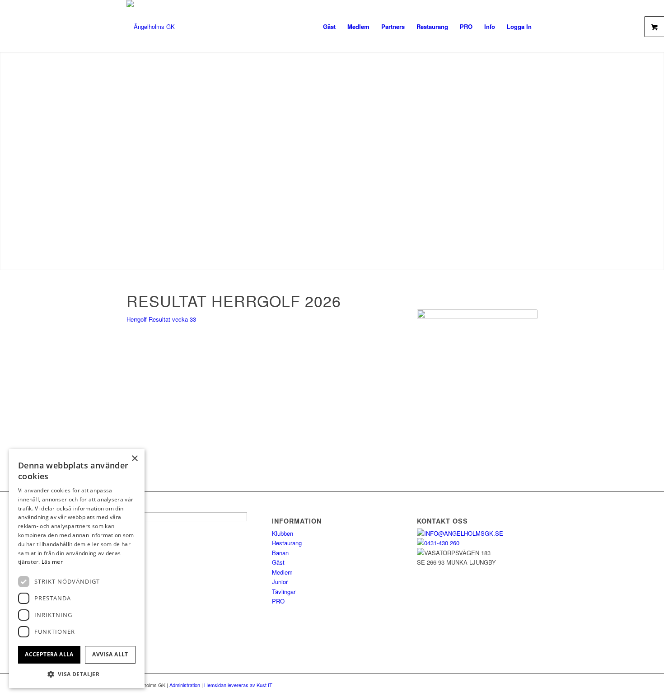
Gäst (278, 562)
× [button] (134, 458)
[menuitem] (329, 26)
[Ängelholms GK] (150, 26)
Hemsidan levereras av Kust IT (238, 684)
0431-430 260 (441, 542)
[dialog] (77, 568)
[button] (77, 674)
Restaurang (287, 542)
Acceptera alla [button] (49, 654)
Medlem (282, 572)
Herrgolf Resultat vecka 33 (161, 319)
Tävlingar (283, 591)
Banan (280, 552)
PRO (278, 601)
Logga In (519, 26)
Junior (280, 581)
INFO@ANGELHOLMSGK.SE (463, 533)
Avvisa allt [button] (110, 654)
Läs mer (52, 562)
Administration (185, 684)
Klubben (282, 533)
